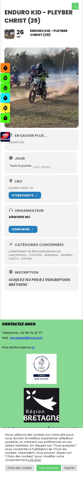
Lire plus (34, 460)
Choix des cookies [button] (19, 467)
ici (33, 347)
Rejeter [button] (69, 467)
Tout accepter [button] (49, 467)
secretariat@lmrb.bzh (26, 338)
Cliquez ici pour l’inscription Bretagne (39, 282)
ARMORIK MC (20, 217)
